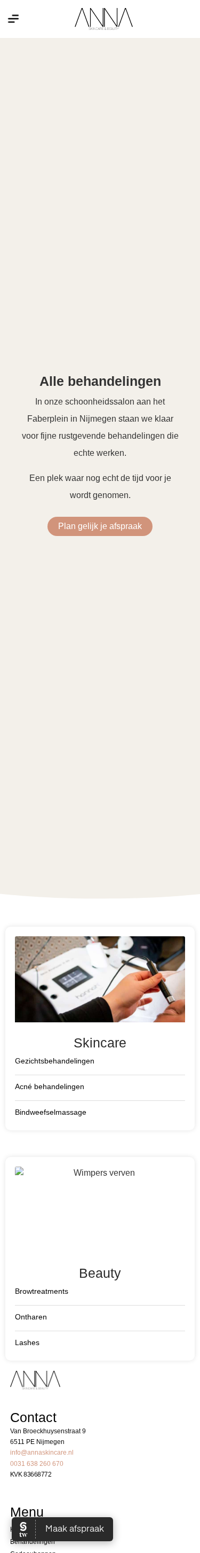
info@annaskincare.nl (42, 1452)
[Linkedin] (193, 18)
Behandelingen (32, 1542)
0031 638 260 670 (36, 1463)
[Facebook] (168, 18)
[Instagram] (180, 18)
